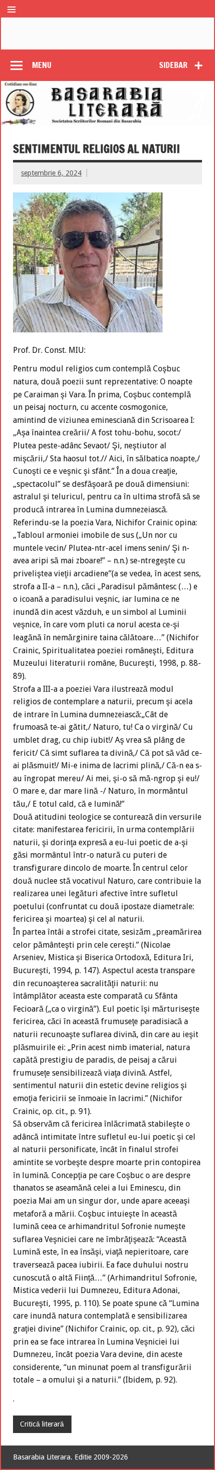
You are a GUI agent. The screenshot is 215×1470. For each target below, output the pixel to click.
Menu (42, 64)
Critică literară (42, 1424)
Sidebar (173, 64)
